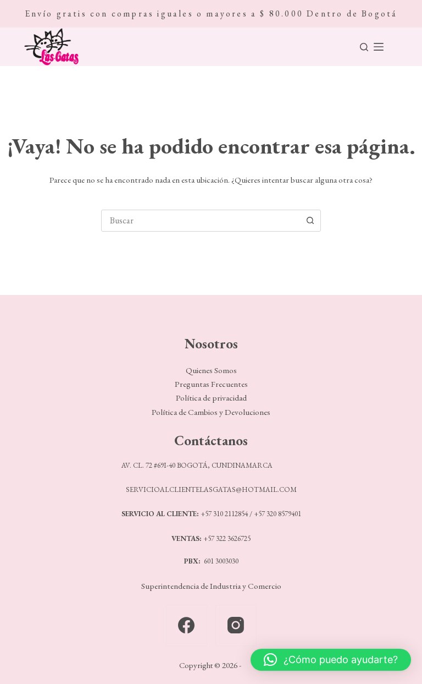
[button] (331, 660)
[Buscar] (364, 47)
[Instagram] (236, 625)
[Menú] (379, 47)
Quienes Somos (211, 370)
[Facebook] (186, 625)
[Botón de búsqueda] (309, 220)
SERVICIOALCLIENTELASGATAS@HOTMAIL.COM (211, 489)
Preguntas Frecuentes (211, 384)
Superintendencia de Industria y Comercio (211, 586)
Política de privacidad (211, 397)
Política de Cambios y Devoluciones (211, 412)
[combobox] (200, 221)
